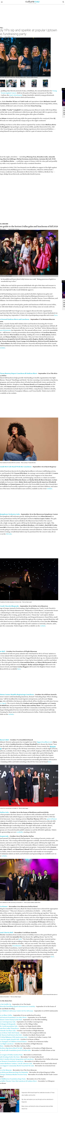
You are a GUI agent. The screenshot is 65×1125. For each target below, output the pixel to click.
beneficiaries (17, 946)
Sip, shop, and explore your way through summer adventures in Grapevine (37, 1101)
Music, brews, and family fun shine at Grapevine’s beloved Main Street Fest (37, 1107)
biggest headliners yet (44, 742)
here (55, 315)
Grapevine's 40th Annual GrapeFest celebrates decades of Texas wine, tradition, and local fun (38, 1094)
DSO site (9, 534)
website (49, 489)
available (20, 832)
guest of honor (52, 819)
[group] (11, 83)
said (20, 939)
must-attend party (15, 95)
